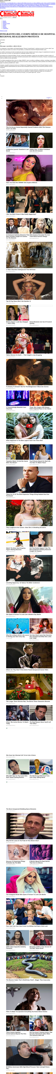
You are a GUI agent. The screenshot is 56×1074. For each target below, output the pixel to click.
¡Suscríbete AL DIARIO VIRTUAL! (8, 10)
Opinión (4, 24)
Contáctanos (5, 28)
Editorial (4, 22)
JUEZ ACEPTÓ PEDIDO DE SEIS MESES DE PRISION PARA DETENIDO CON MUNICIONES (27, 3)
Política (4, 26)
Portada (4, 21)
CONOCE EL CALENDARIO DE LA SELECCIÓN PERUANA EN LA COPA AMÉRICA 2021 (22, 3)
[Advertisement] (29, 87)
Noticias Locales (6, 23)
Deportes (5, 27)
